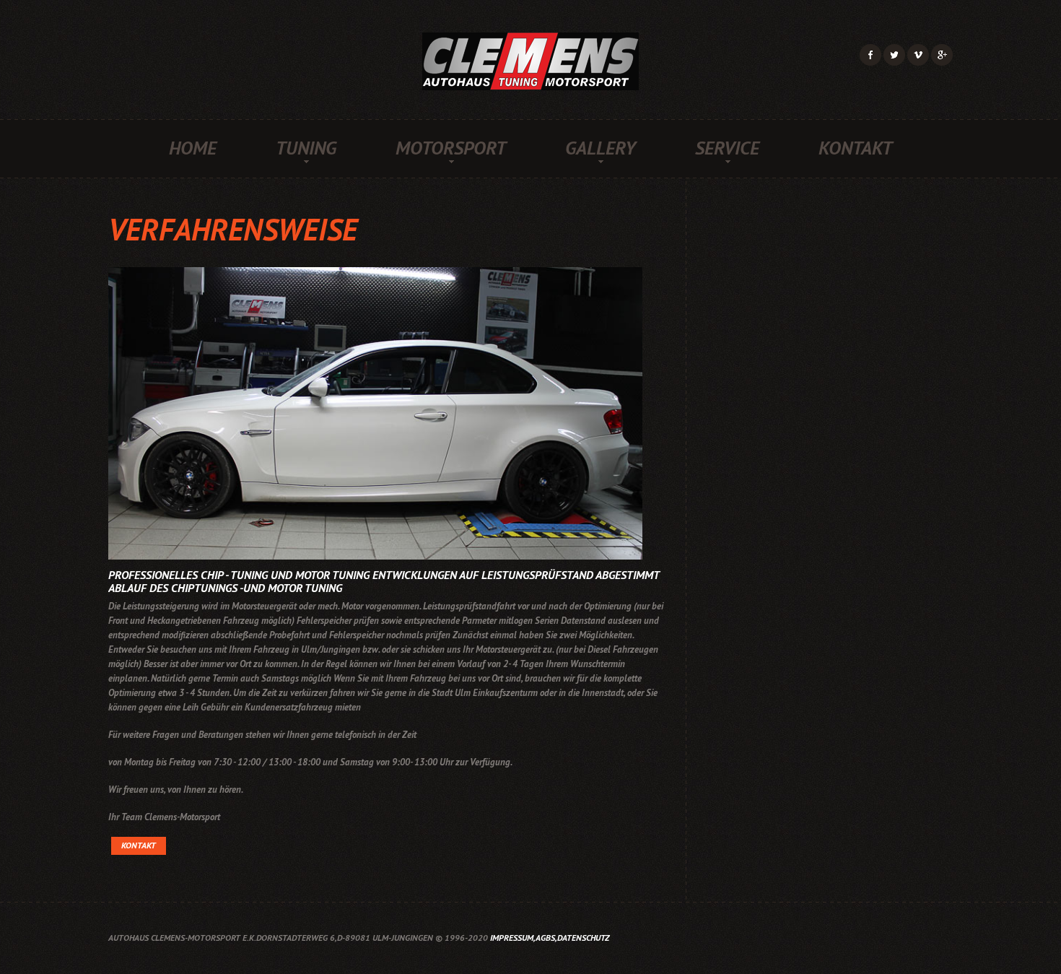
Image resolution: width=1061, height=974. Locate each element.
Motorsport (451, 148)
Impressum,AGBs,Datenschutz (549, 937)
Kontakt (855, 148)
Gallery (600, 148)
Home (193, 148)
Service (727, 148)
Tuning (306, 148)
